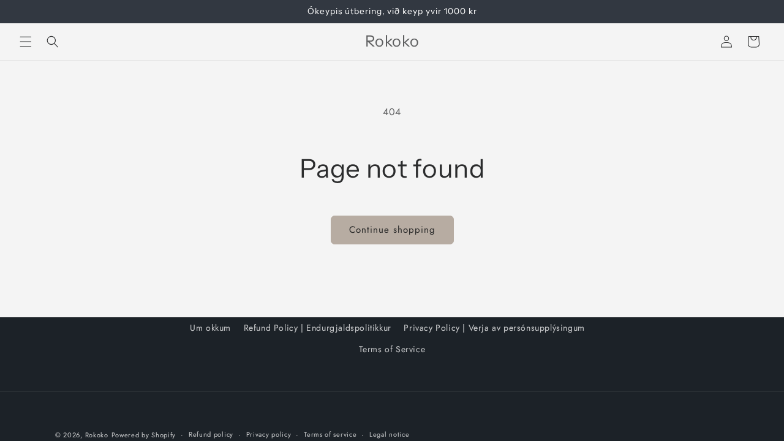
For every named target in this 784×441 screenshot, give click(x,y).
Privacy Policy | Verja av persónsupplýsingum (494, 328)
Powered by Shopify (143, 435)
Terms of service (330, 434)
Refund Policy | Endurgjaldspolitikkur (317, 328)
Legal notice (389, 434)
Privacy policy (269, 434)
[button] (25, 41)
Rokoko (96, 435)
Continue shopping (392, 229)
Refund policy (211, 434)
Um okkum (210, 328)
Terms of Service (392, 349)
